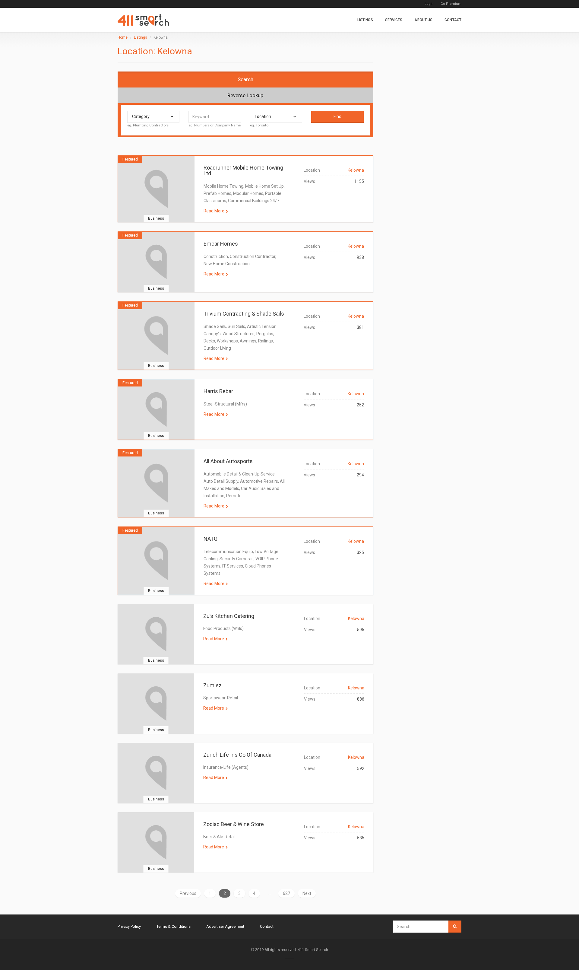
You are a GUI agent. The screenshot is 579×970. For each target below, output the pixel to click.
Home (123, 37)
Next (306, 893)
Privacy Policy (129, 926)
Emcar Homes (221, 243)
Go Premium (451, 4)
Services (394, 20)
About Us (423, 20)
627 (286, 893)
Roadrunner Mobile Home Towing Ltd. (243, 170)
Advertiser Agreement (225, 926)
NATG (210, 539)
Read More (214, 210)
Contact (453, 20)
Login (429, 4)
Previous (188, 893)
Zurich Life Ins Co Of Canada (237, 755)
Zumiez (212, 685)
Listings (365, 20)
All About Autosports (228, 461)
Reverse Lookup (245, 95)
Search (245, 79)
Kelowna (356, 170)
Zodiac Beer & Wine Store (233, 824)
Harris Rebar (218, 391)
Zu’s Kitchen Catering (228, 616)
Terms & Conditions (174, 926)
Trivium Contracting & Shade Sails (244, 313)
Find (337, 116)
